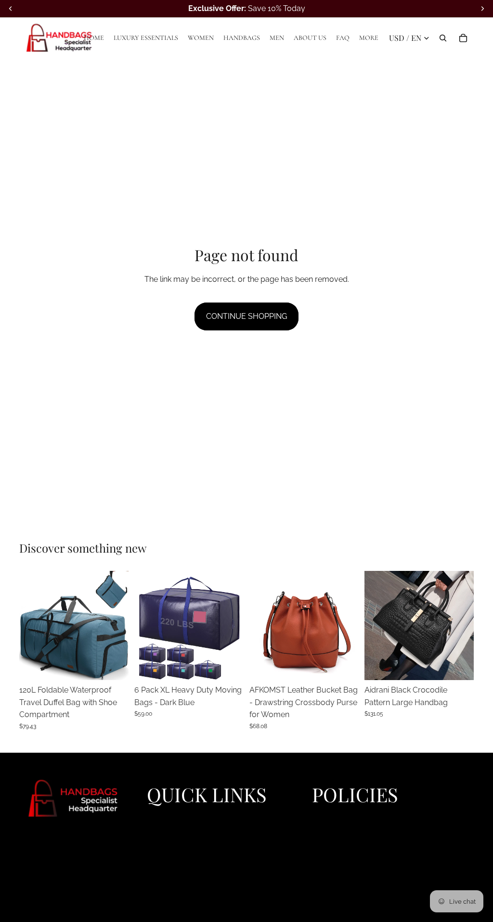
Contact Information (343, 860)
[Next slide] (118, 625)
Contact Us (330, 871)
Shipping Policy (336, 838)
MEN (154, 860)
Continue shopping (246, 316)
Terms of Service (338, 849)
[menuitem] (368, 38)
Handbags (163, 849)
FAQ (153, 882)
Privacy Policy (334, 816)
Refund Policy (334, 827)
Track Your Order (338, 882)
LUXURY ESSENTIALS (182, 827)
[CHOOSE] (113, 665)
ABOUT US (164, 871)
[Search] (443, 38)
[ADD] (458, 665)
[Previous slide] (29, 625)
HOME (157, 816)
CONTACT (163, 893)
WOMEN (161, 838)
